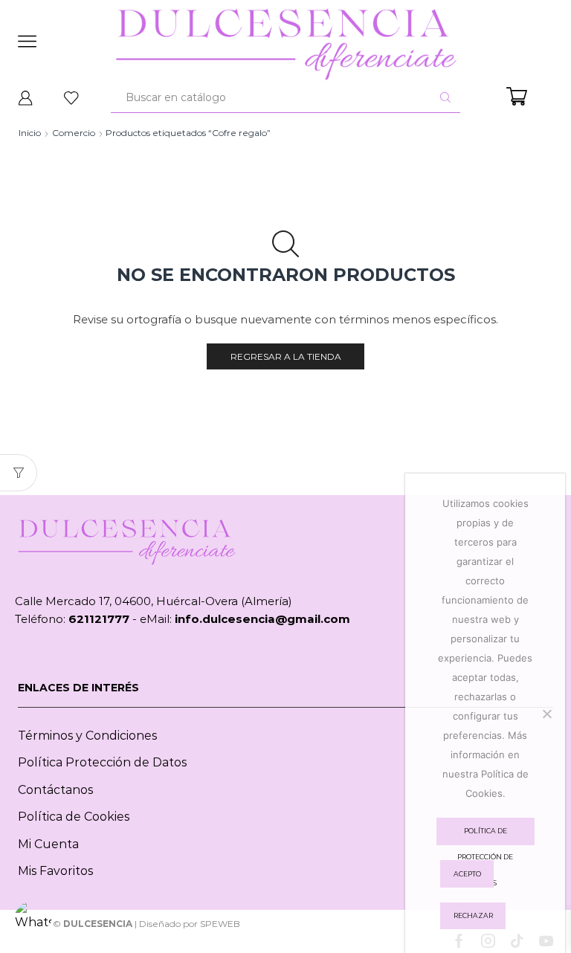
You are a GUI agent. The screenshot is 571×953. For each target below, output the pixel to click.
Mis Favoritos (55, 871)
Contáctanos (55, 790)
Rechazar (473, 915)
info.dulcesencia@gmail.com (262, 619)
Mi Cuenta (48, 844)
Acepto (467, 874)
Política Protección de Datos (102, 762)
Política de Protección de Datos (485, 836)
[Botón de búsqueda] (445, 97)
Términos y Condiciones (87, 736)
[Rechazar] (546, 713)
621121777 (98, 619)
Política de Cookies (73, 817)
